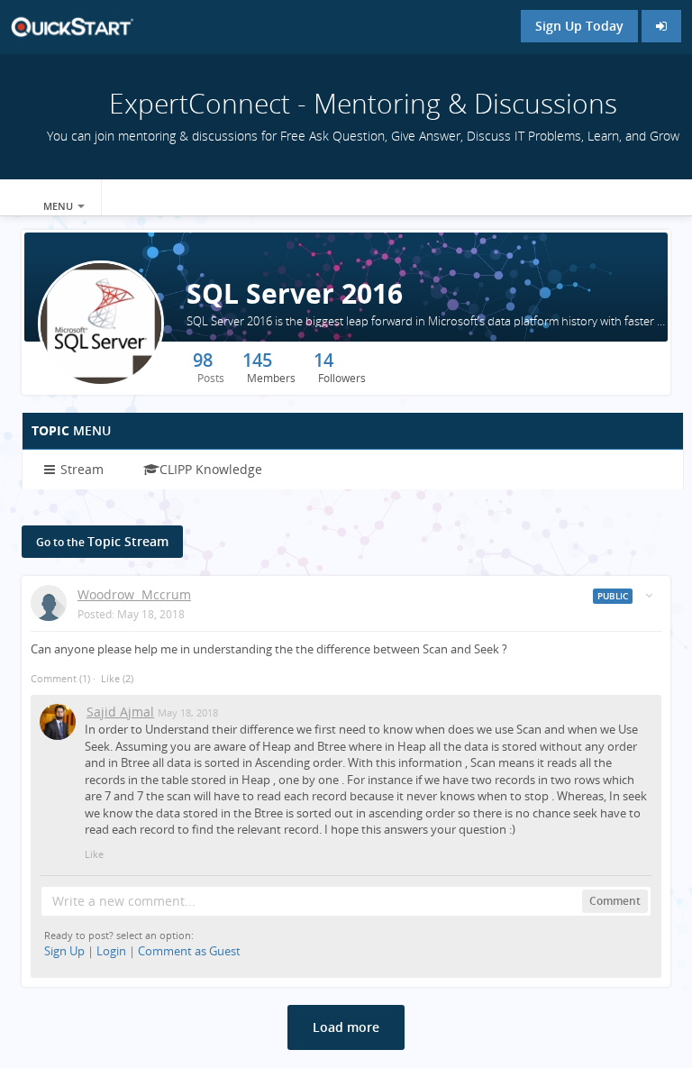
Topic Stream (102, 541)
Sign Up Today (579, 25)
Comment (60, 678)
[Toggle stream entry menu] (648, 595)
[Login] (661, 26)
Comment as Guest (189, 951)
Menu (59, 206)
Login (111, 951)
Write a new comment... (124, 900)
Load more (346, 1027)
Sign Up (64, 951)
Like (110, 678)
